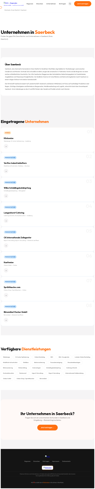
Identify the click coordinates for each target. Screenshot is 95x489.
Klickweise (46, 482)
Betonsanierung (8, 368)
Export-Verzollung (54, 373)
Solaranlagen (36, 368)
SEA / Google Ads (64, 357)
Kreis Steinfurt (15, 10)
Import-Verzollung (37, 373)
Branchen (39, 4)
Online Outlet (7, 378)
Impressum (55, 461)
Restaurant (22, 373)
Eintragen (62, 4)
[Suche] (70, 4)
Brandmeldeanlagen (74, 362)
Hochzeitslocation (8, 373)
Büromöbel (43, 378)
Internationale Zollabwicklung (74, 373)
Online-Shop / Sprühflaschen (25, 378)
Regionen (30, 4)
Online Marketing (40, 357)
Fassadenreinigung (56, 362)
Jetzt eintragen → (47, 428)
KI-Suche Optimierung (22, 357)
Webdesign (6, 357)
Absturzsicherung (39, 362)
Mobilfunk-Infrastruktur (10, 362)
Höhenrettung (22, 368)
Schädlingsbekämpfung (53, 368)
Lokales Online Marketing (82, 357)
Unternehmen (51, 4)
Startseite (7, 10)
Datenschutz (66, 461)
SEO (51, 357)
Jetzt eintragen (82, 4)
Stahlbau (26, 362)
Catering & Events (71, 368)
